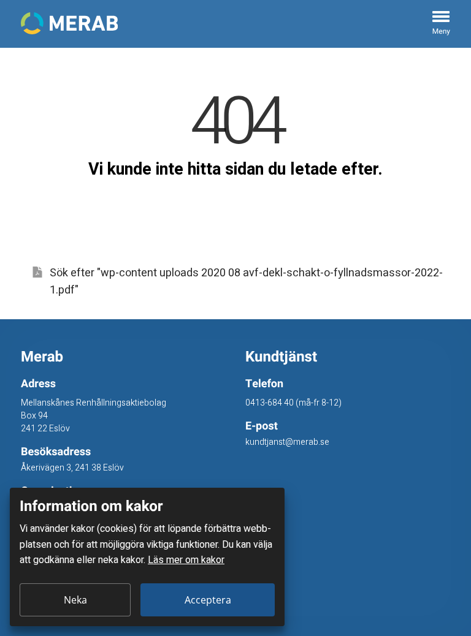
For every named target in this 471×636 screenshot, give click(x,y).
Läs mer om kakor (186, 560)
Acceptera (208, 600)
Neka (75, 600)
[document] (147, 557)
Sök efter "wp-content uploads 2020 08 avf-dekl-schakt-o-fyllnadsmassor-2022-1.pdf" (246, 282)
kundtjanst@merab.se (287, 442)
